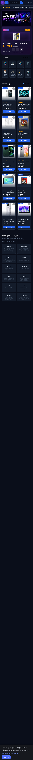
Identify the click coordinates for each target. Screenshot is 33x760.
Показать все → (27, 83)
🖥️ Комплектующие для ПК (20, 7)
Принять (6, 757)
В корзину (9, 111)
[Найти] (21, 2)
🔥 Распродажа (6, 7)
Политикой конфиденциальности (10, 753)
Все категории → (27, 57)
